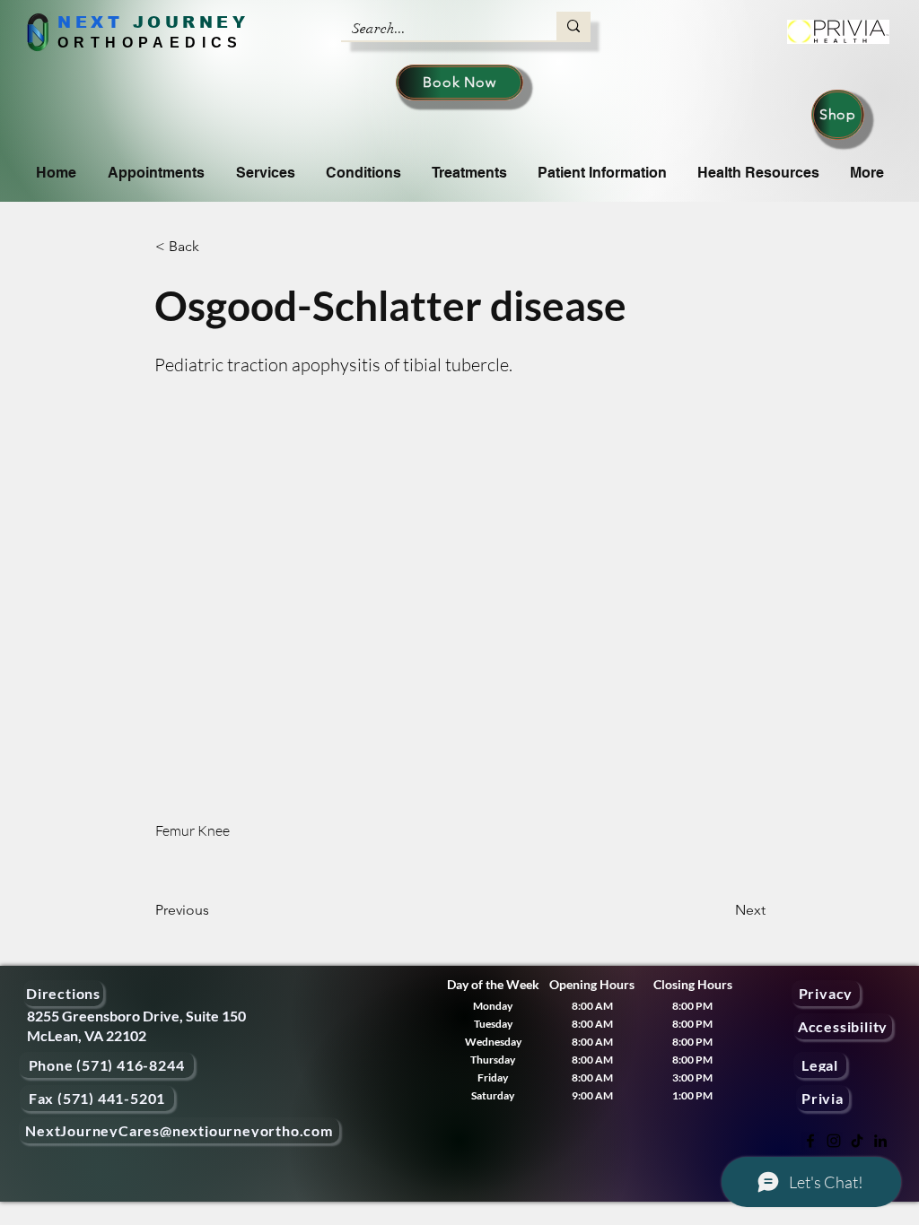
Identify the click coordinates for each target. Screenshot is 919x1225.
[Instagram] (834, 1141)
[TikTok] (857, 1141)
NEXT (90, 22)
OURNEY (198, 22)
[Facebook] (810, 1141)
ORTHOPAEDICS (150, 42)
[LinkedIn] (880, 1141)
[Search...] (573, 26)
